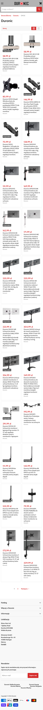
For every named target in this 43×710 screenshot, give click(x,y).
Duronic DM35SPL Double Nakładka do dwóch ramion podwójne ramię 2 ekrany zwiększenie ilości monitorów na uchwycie (30, 515)
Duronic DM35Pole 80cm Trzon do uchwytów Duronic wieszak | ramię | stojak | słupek (10, 473)
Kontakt (3, 644)
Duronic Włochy (26, 688)
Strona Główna (6, 16)
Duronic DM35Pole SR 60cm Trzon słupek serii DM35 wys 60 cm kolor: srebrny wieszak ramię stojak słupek (11, 513)
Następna (24, 589)
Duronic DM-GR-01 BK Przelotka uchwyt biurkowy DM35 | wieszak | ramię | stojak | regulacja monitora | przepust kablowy (10, 64)
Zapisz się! (33, 675)
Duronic (16, 16)
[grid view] (33, 28)
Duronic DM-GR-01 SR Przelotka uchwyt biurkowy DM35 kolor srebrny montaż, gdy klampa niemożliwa (31, 58)
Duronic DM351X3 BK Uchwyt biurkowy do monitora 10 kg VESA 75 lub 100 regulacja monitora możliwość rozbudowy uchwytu (32, 194)
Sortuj (5, 28)
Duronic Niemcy (20, 686)
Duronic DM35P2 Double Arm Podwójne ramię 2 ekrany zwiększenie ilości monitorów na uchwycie (32, 418)
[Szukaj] (39, 9)
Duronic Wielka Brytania (16, 684)
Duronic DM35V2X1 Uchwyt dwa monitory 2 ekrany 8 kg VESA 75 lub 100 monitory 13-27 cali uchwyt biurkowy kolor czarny (11, 558)
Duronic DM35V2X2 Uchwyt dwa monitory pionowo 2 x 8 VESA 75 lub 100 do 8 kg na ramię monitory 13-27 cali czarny (31, 570)
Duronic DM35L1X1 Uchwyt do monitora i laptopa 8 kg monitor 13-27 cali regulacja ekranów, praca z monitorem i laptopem (11, 431)
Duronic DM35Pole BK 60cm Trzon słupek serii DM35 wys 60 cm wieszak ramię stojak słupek (32, 473)
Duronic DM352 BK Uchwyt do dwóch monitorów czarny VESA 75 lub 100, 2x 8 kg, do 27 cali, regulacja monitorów (11, 286)
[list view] (38, 28)
